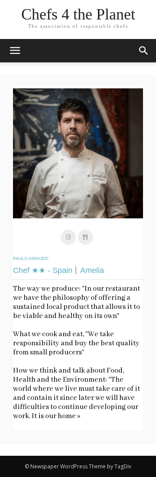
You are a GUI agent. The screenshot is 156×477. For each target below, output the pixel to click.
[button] (144, 50)
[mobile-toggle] (15, 50)
